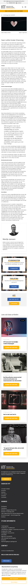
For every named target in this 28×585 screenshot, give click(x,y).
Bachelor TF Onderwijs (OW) (7, 511)
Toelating (14, 286)
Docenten (3, 490)
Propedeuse (4, 508)
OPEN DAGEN (6, 561)
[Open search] (23, 7)
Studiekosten (14, 268)
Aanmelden (6, 479)
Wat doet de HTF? (14, 299)
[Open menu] (25, 7)
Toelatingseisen (4, 526)
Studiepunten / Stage (6, 531)
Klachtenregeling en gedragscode (9, 541)
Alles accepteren (14, 578)
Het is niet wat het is (9, 414)
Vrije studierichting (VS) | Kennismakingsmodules (12, 513)
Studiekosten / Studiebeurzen (8, 527)
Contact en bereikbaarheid (7, 550)
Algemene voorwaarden (6, 536)
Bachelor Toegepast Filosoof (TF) (8, 510)
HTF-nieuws (4, 494)
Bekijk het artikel (11, 347)
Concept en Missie (5, 488)
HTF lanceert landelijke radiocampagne (10, 342)
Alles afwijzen (14, 582)
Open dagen (14, 303)
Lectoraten (3, 497)
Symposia (3, 495)
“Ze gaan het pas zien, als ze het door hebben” (13, 449)
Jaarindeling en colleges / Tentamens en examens (12, 529)
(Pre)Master (4, 506)
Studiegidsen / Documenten (7, 533)
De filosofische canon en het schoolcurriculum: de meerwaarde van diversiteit (12, 379)
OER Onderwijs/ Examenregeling (8, 538)
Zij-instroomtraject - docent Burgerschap (10, 515)
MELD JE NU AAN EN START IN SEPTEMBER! (14, 11)
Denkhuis (3, 492)
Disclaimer (3, 539)
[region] (14, 575)
